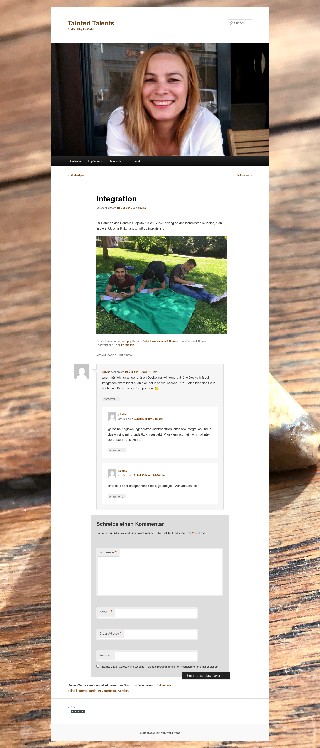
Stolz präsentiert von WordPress (160, 733)
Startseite (75, 161)
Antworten (111, 399)
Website (104, 655)
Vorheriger (76, 175)
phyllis (142, 208)
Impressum (95, 161)
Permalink (127, 345)
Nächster (244, 175)
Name (106, 611)
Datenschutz (117, 161)
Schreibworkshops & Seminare (162, 341)
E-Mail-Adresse (110, 633)
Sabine (106, 372)
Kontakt (136, 161)
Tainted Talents (91, 22)
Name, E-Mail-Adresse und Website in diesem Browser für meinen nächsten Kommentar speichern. (160, 666)
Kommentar (108, 552)
